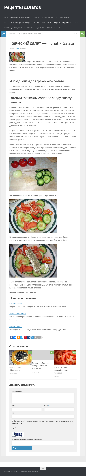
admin (17, 49)
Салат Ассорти (15, 303)
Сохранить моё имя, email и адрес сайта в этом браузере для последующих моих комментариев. (42, 422)
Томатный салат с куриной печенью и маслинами (62, 370)
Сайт (13, 413)
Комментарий (17, 391)
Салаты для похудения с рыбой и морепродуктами (24, 28)
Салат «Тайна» (15, 327)
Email (46, 405)
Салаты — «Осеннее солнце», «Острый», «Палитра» (40, 365)
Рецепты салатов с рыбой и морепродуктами (21, 23)
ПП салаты (46, 23)
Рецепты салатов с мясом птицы (17, 17)
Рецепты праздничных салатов (66, 23)
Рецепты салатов (22, 7)
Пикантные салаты (54, 28)
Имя (13, 405)
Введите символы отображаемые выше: (27, 439)
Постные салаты (62, 17)
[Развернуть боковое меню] (3, 34)
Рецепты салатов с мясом (43, 17)
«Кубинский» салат (17, 313)
